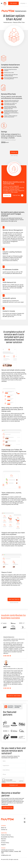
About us (3, 827)
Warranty (3, 839)
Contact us (14, 152)
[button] (1, 3)
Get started (13, 3)
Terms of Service (6, 835)
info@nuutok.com (7, 807)
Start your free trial (14, 599)
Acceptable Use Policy (7, 837)
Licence (3, 840)
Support (3, 844)
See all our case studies (14, 695)
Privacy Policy (5, 842)
